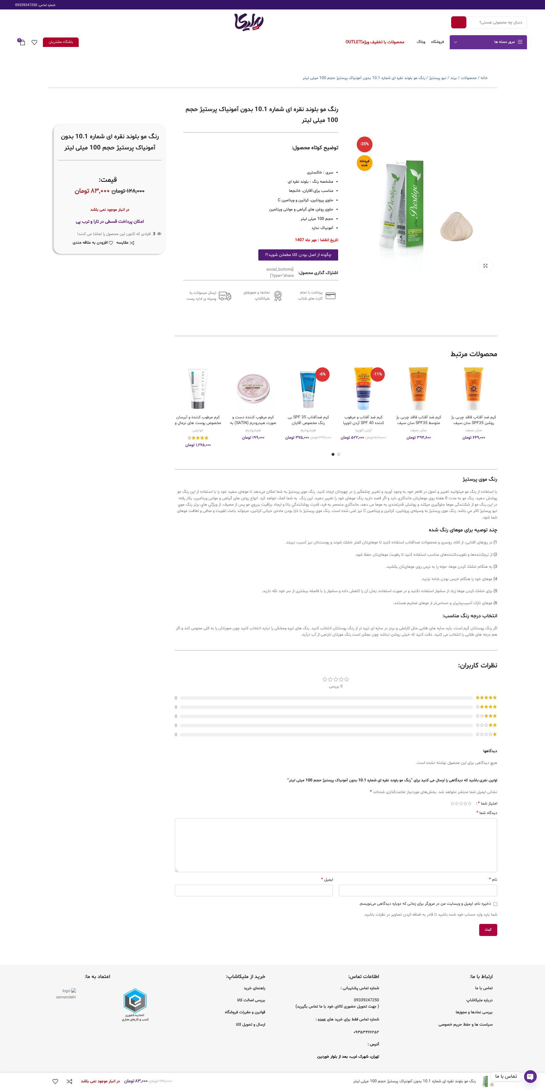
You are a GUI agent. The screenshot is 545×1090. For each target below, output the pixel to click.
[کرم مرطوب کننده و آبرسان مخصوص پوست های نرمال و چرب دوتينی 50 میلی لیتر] (198, 388)
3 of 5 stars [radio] (461, 803)
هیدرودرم (308, 430)
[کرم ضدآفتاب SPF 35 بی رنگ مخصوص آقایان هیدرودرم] (308, 388)
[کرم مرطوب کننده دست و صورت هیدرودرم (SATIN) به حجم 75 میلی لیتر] (253, 388)
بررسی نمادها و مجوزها (474, 1012)
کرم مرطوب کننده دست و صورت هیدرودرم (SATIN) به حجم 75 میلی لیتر (253, 423)
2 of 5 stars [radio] (465, 803)
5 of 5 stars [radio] (452, 803)
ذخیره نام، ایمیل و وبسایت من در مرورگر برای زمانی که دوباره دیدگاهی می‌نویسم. (425, 903)
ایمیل (327, 880)
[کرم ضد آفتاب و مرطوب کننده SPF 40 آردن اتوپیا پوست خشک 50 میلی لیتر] (363, 388)
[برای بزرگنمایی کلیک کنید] (485, 266)
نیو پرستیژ (437, 78)
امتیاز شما (487, 803)
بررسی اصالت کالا (251, 1000)
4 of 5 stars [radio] (457, 803)
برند (453, 78)
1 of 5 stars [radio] (469, 803)
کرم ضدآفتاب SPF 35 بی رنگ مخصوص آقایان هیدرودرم (308, 423)
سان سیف (473, 430)
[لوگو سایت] (248, 22)
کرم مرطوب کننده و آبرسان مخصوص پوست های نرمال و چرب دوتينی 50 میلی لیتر (198, 423)
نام (493, 880)
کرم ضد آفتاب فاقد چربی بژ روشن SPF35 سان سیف (473, 420)
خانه (484, 78)
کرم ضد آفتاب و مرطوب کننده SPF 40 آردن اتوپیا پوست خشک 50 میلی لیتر (363, 423)
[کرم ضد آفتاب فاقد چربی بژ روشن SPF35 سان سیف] (473, 388)
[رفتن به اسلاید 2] (333, 454)
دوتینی (198, 430)
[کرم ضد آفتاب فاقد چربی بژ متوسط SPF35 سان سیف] (418, 388)
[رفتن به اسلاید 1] (338, 454)
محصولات (469, 78)
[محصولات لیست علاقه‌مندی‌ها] (34, 42)
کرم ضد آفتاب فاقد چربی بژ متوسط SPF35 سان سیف (418, 420)
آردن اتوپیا (363, 430)
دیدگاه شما (486, 813)
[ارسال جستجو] (458, 22)
